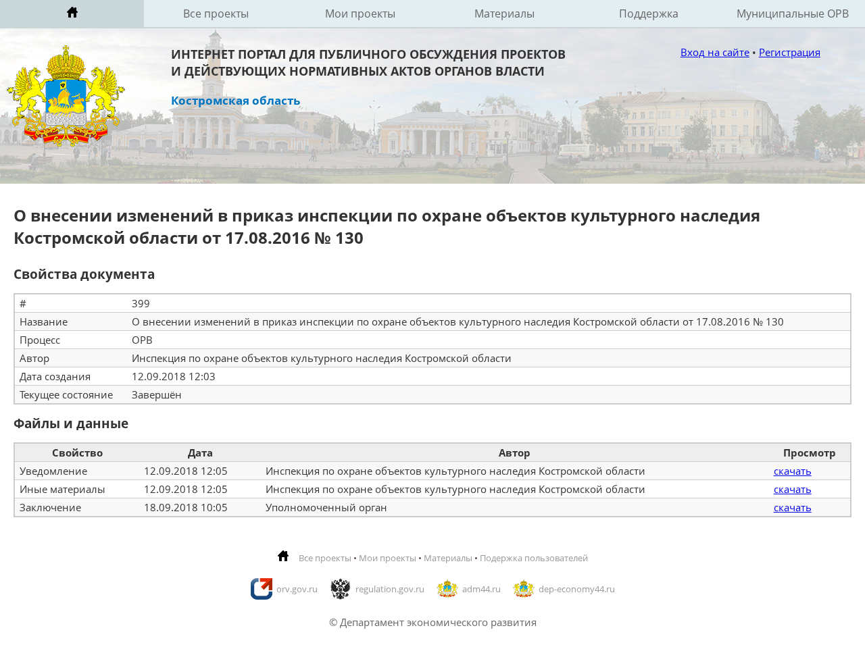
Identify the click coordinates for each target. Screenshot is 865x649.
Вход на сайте (715, 52)
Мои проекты (360, 13)
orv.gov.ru (297, 589)
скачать (793, 470)
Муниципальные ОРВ (793, 13)
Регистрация (789, 52)
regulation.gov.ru (389, 589)
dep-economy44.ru (577, 589)
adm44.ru (481, 589)
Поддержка (648, 13)
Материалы (504, 13)
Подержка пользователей (534, 558)
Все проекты (216, 13)
